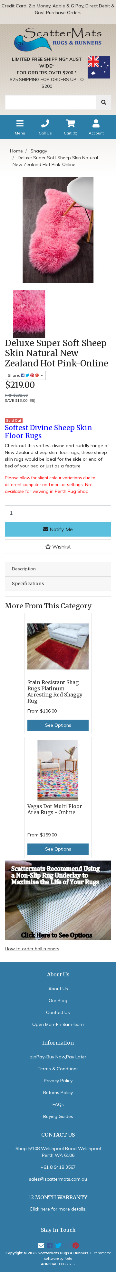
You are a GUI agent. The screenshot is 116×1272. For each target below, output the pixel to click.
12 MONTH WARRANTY (58, 1197)
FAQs (58, 1104)
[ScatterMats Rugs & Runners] (58, 39)
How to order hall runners (32, 949)
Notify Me (60, 529)
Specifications (28, 583)
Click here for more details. (58, 1209)
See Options (58, 725)
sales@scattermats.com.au (58, 1179)
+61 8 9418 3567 (58, 1167)
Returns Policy (58, 1092)
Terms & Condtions (58, 1069)
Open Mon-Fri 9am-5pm (58, 1024)
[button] (58, 546)
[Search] (103, 102)
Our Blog (58, 1000)
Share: (14, 375)
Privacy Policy (58, 1080)
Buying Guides (58, 1116)
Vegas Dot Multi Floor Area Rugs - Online (54, 809)
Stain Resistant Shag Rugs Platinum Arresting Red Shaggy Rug (54, 691)
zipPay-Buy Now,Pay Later (58, 1057)
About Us (58, 988)
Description (24, 569)
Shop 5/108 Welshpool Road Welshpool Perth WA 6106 (58, 1152)
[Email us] (41, 1245)
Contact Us (58, 1012)
